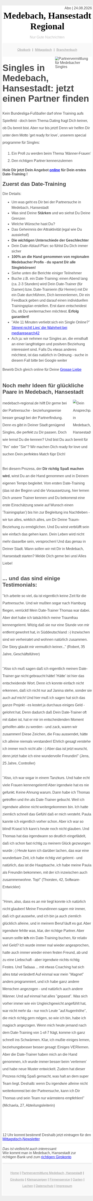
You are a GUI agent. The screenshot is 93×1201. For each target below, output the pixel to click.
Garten (78, 1179)
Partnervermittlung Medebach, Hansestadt (52, 1173)
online (54, 170)
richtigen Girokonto (56, 1157)
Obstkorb (23, 49)
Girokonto (17, 1179)
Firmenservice (60, 1179)
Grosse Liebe (70, 369)
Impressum (64, 1186)
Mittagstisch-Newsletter (21, 1139)
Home (14, 1173)
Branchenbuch (66, 49)
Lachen (27, 1186)
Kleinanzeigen (37, 1179)
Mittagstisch (43, 49)
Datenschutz (44, 1186)
